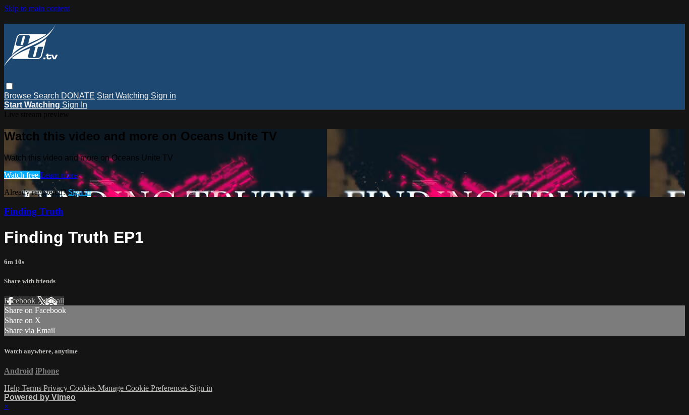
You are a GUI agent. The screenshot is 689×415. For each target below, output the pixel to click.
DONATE (78, 95)
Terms (32, 388)
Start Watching (124, 95)
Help (13, 388)
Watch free (22, 175)
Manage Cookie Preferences (144, 388)
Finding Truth (34, 211)
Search (47, 95)
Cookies (84, 388)
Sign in (163, 95)
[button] (9, 86)
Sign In (74, 104)
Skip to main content (37, 8)
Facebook (20, 300)
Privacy (56, 388)
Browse (18, 95)
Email (54, 300)
